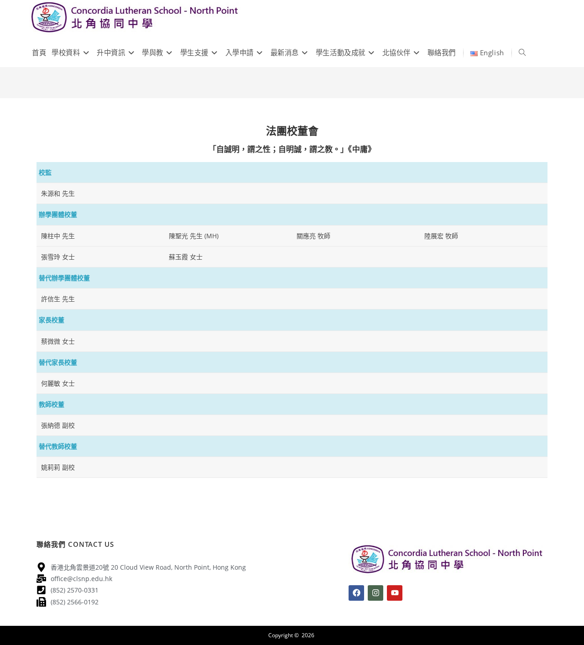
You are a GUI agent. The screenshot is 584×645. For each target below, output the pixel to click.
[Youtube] (394, 593)
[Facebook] (356, 593)
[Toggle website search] (522, 52)
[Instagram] (375, 593)
